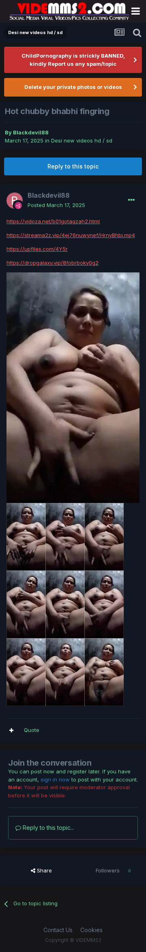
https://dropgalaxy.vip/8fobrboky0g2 (52, 262)
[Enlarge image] (73, 387)
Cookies (91, 929)
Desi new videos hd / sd (81, 140)
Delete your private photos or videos (73, 87)
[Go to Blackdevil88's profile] (14, 200)
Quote (31, 730)
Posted (56, 205)
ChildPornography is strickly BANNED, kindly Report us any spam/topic (73, 59)
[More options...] (131, 200)
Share (43, 870)
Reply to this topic (73, 166)
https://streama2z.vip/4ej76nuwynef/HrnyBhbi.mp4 (70, 235)
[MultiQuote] (11, 730)
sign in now (55, 779)
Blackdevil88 (31, 132)
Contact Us (58, 929)
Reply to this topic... (47, 827)
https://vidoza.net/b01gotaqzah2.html (53, 221)
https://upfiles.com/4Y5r (37, 249)
